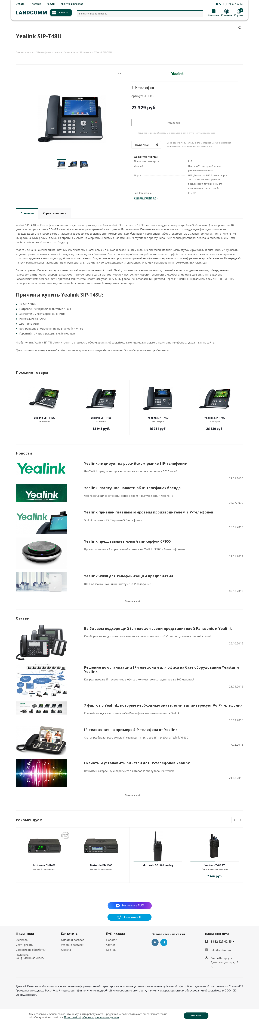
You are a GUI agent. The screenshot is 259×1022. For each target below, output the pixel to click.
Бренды (111, 949)
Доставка (35, 3)
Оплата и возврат (72, 940)
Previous (235, 820)
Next (240, 820)
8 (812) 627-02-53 (233, 4)
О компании (25, 934)
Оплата (20, 3)
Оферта (66, 949)
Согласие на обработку (30, 949)
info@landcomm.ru (222, 950)
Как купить (69, 934)
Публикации (115, 934)
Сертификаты (24, 944)
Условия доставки (72, 944)
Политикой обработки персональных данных (91, 1017)
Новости (111, 940)
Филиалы (22, 940)
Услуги (51, 3)
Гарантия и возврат (71, 3)
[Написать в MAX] (129, 905)
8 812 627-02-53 (221, 941)
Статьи (110, 944)
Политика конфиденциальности (30, 956)
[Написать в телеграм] (129, 919)
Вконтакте (155, 942)
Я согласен (196, 1015)
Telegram (163, 942)
